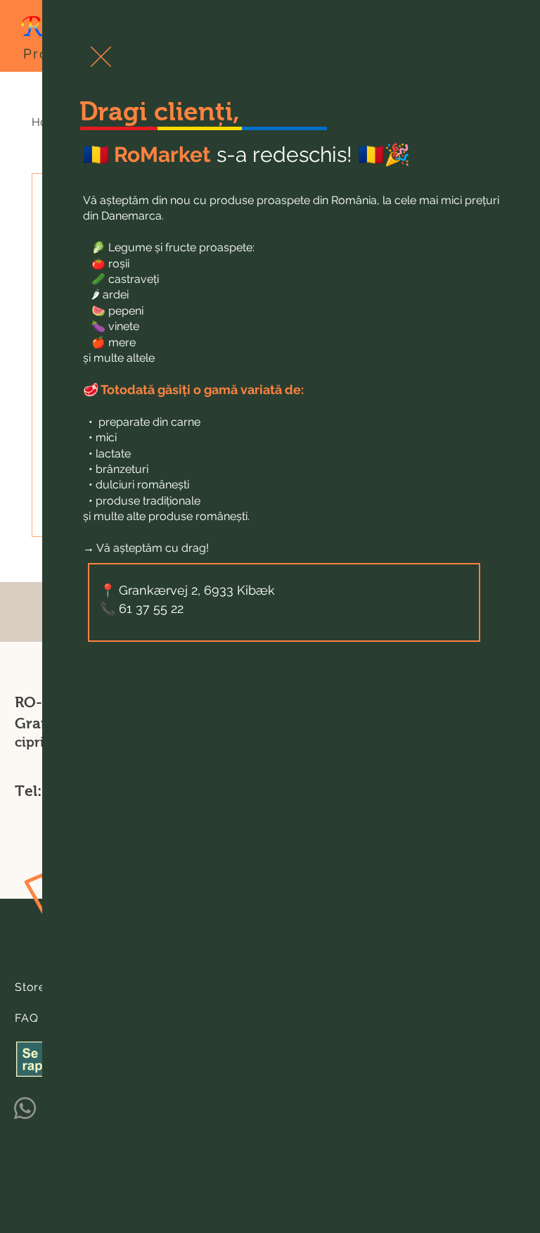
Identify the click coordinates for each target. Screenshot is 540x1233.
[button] (101, 56)
